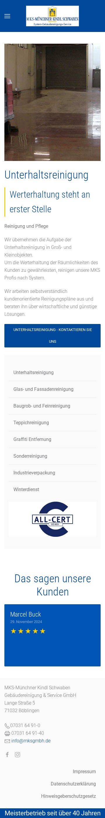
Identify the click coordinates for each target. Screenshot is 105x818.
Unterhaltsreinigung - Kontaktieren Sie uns (52, 335)
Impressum (84, 771)
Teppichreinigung (31, 422)
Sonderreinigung (30, 456)
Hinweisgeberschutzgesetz (68, 796)
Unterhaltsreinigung (33, 372)
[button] (7, 16)
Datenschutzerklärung (73, 784)
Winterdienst (26, 489)
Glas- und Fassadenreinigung (43, 389)
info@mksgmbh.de (30, 741)
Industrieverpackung (34, 473)
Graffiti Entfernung (32, 439)
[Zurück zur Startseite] (52, 16)
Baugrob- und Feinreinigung (41, 406)
